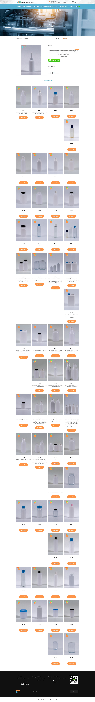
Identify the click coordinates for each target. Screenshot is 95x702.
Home (58, 38)
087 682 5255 (74, 2)
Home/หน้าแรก (19, 6)
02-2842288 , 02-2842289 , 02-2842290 (58, 2)
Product (65, 38)
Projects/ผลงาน (36, 6)
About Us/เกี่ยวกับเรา (27, 6)
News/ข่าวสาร (54, 6)
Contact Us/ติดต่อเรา (63, 6)
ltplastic (55, 682)
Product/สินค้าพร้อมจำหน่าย (45, 6)
